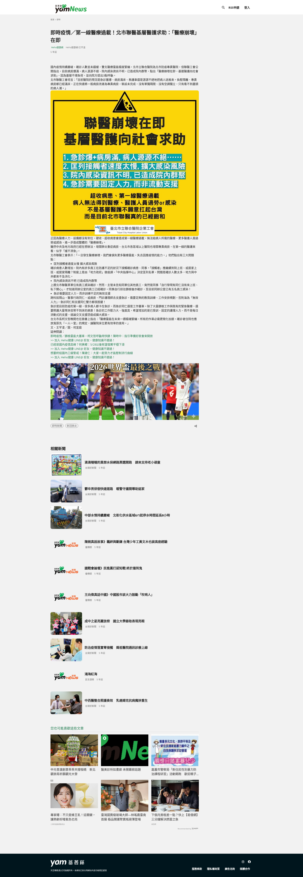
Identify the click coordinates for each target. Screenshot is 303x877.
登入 (247, 7)
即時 (58, 19)
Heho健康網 (57, 47)
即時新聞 (57, 425)
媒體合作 (245, 869)
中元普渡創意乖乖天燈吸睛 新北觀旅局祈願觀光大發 (72, 772)
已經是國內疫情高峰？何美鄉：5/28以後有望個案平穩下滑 (87, 344)
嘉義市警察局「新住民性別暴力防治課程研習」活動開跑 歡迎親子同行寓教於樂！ (173, 772)
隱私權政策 (213, 869)
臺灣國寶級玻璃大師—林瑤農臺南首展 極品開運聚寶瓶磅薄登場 (123, 817)
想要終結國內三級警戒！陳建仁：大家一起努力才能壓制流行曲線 (91, 353)
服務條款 (197, 869)
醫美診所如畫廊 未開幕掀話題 (121, 770)
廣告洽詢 (230, 869)
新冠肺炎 (72, 425)
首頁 (52, 19)
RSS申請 (234, 7)
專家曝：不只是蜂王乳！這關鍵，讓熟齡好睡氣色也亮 (72, 817)
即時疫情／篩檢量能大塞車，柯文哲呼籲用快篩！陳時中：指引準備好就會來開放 (101, 336)
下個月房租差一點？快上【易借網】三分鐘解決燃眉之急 (174, 817)
